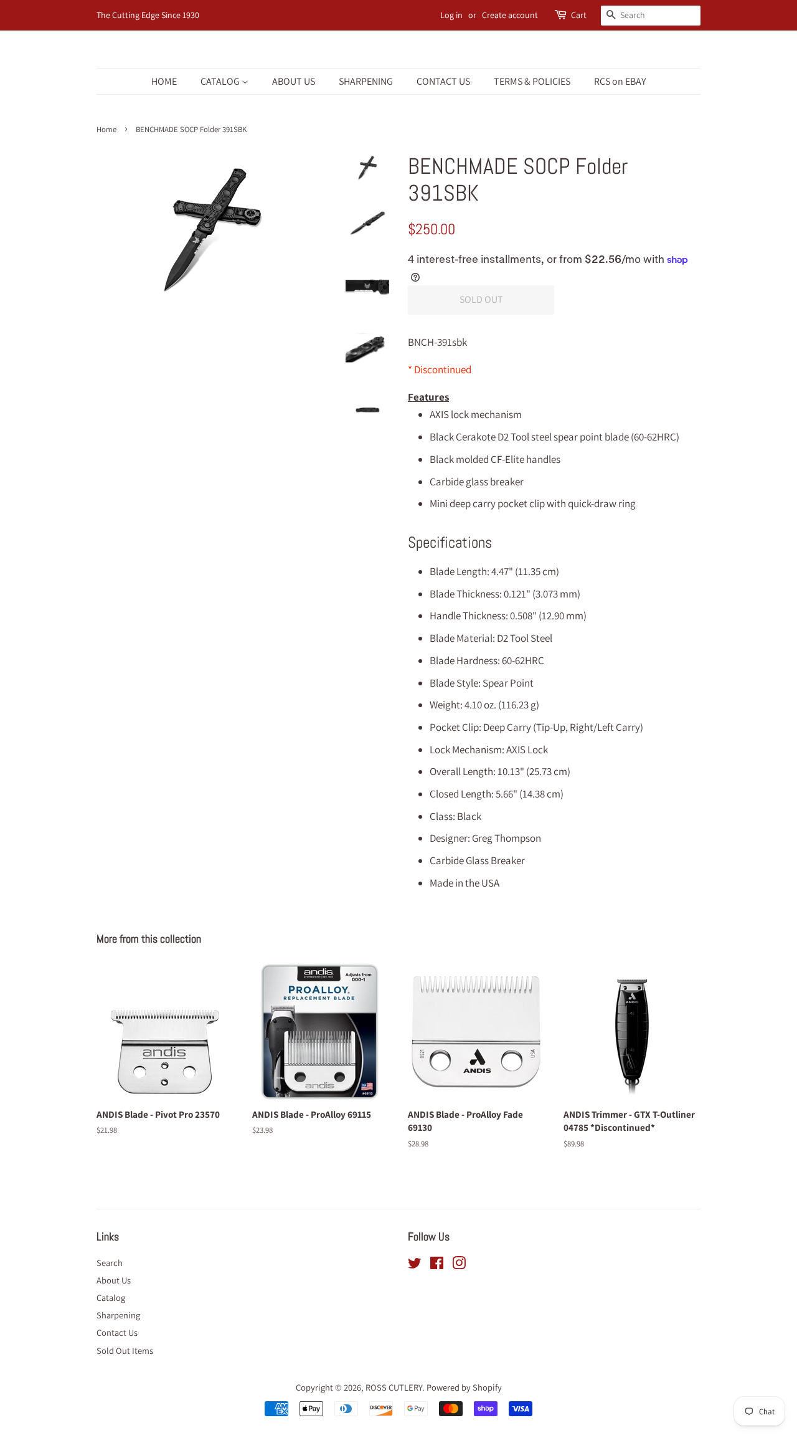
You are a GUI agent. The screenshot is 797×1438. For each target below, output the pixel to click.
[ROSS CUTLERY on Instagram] (459, 1265)
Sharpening (118, 1315)
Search (110, 1263)
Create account (510, 15)
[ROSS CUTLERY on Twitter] (415, 1265)
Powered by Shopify (464, 1387)
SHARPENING (366, 81)
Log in (451, 15)
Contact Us (117, 1332)
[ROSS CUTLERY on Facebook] (437, 1265)
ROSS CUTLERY (393, 1387)
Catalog (111, 1297)
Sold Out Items (125, 1350)
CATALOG (221, 81)
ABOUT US (293, 81)
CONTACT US (443, 81)
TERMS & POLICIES (532, 81)
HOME (164, 81)
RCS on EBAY (620, 81)
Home (106, 129)
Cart (579, 15)
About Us (114, 1280)
